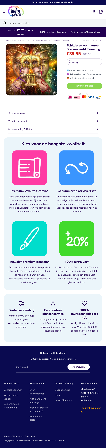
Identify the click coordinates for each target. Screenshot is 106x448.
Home (6, 40)
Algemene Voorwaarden (13, 436)
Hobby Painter (24, 440)
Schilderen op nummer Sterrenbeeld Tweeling (51, 40)
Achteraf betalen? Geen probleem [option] (86, 32)
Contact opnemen (13, 389)
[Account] (94, 11)
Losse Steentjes (63, 400)
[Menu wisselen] (4, 12)
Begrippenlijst (62, 389)
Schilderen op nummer (21, 40)
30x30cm (73, 62)
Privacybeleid (30, 436)
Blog (57, 395)
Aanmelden (79, 366)
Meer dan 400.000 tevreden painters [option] (20, 32)
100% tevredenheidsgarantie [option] (53, 32)
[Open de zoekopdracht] (4, 23)
